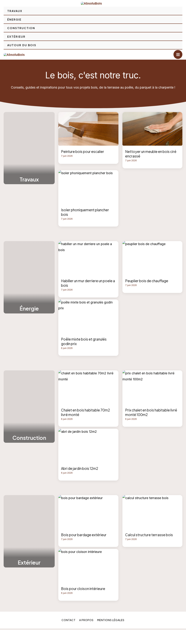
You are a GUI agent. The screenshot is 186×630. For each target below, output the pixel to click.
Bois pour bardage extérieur (83, 535)
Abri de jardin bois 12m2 (79, 468)
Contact (69, 620)
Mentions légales (110, 620)
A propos (86, 620)
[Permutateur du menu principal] (177, 54)
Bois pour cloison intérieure (83, 588)
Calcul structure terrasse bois (149, 535)
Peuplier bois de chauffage (146, 281)
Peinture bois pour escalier (82, 151)
